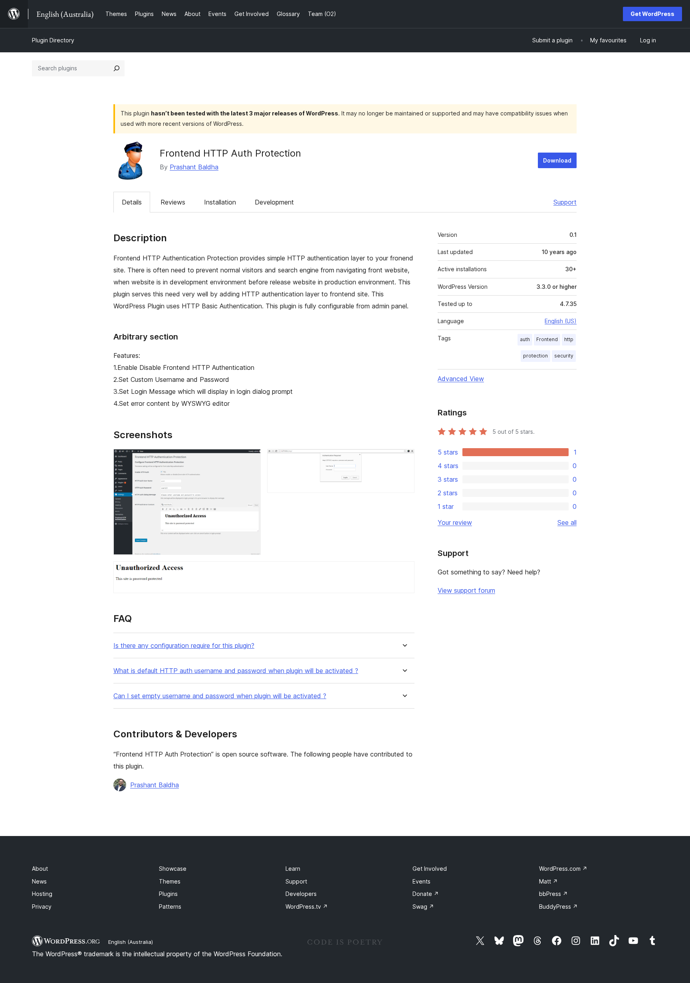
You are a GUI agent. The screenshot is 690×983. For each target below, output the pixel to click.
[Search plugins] (117, 68)
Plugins (168, 893)
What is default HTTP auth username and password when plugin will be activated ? (235, 671)
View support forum (466, 590)
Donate (425, 893)
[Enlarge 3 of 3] (404, 572)
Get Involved (429, 868)
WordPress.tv (307, 906)
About (40, 868)
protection (535, 356)
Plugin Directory (53, 40)
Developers (301, 893)
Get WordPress (652, 13)
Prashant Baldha (194, 167)
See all (567, 522)
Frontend (547, 339)
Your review (455, 522)
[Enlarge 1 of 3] (250, 460)
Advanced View (461, 379)
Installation (220, 202)
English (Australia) (130, 942)
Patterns (170, 906)
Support (565, 202)
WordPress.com (563, 868)
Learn (293, 868)
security (563, 356)
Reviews (173, 202)
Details (132, 202)
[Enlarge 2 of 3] (404, 460)
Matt (548, 881)
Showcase (172, 868)
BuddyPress (558, 906)
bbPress (553, 893)
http (568, 339)
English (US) (561, 321)
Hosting (42, 893)
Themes (169, 881)
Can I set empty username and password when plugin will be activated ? (219, 696)
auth (525, 339)
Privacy (42, 906)
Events (421, 881)
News (39, 881)
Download (557, 160)
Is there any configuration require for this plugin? (183, 645)
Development (274, 202)
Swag (423, 906)
